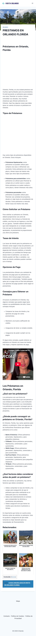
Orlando (5, 27)
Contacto (7, 616)
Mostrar (13, 577)
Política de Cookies (17, 616)
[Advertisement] (18, 71)
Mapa (18, 601)
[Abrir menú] (32, 3)
